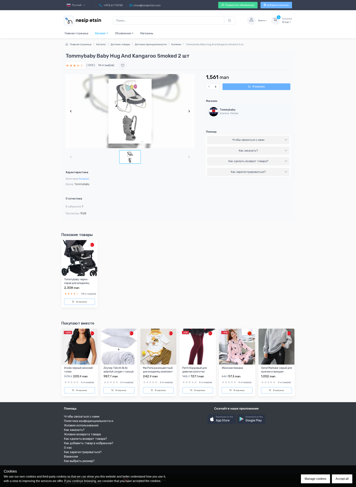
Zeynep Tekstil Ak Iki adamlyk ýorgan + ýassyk (118, 369)
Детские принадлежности (151, 44)
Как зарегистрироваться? (248, 172)
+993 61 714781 (113, 5)
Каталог (100, 33)
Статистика (74, 198)
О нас (68, 447)
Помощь (211, 131)
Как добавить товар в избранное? (88, 443)
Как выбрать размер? (79, 461)
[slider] (75, 65)
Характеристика (77, 172)
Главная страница (76, 33)
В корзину (258, 86)
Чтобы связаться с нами (248, 140)
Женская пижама (232, 368)
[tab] (248, 140)
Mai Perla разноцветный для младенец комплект (158, 369)
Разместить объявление (239, 5)
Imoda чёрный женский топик (78, 369)
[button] (221, 419)
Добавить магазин (278, 5)
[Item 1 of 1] (130, 111)
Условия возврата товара (82, 434)
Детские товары (120, 44)
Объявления (123, 33)
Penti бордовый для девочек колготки (194, 369)
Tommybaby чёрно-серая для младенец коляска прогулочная (77, 283)
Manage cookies (315, 478)
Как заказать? (248, 150)
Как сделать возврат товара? (248, 161)
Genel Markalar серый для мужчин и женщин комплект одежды (276, 371)
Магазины (146, 33)
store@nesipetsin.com (147, 5)
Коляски (176, 44)
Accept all (342, 478)
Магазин (211, 101)
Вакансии (71, 456)
